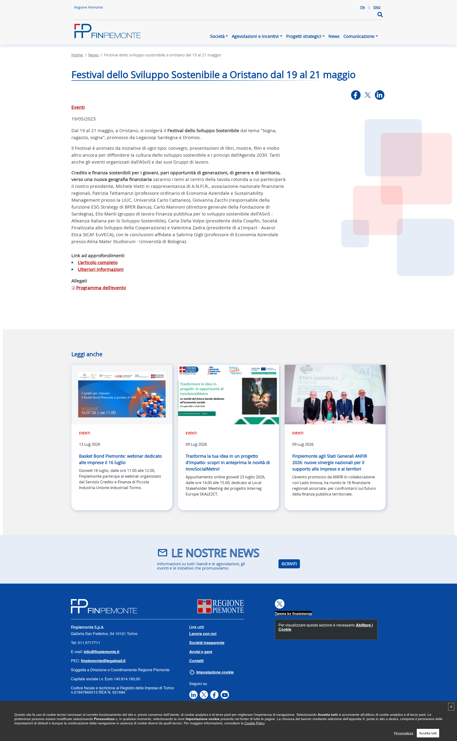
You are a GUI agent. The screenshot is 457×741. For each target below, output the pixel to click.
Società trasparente (206, 642)
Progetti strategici (303, 36)
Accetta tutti (428, 733)
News (334, 36)
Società (217, 36)
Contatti (196, 660)
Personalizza (403, 733)
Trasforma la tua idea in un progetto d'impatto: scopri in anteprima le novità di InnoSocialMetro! (228, 462)
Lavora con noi (202, 633)
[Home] (107, 33)
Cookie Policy (254, 723)
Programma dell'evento (101, 288)
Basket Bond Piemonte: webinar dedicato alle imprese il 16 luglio (120, 459)
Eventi (78, 107)
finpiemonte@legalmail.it (103, 660)
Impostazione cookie (215, 672)
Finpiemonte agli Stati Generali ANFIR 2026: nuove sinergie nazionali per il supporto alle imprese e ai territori (329, 462)
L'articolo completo (98, 262)
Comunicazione (358, 36)
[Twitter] (368, 95)
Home (77, 55)
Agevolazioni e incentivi (255, 36)
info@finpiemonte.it (101, 651)
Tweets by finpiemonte (293, 613)
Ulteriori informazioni (101, 269)
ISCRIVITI (289, 563)
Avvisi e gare (200, 651)
